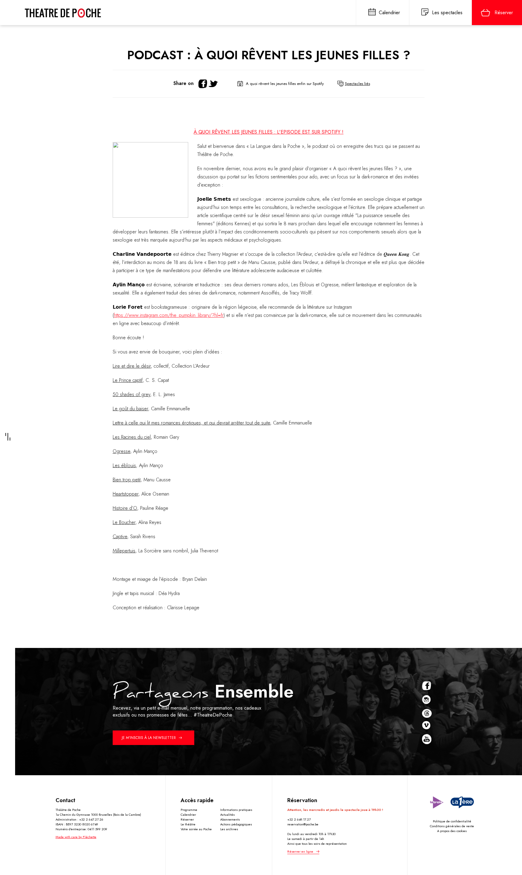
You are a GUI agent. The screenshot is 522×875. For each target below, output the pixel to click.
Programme (189, 809)
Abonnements (230, 819)
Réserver (187, 819)
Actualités (227, 814)
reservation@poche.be (302, 824)
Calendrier (188, 814)
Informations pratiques (236, 809)
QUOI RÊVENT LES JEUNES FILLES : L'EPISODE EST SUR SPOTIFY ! (268, 131)
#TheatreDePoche (213, 714)
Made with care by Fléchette (76, 836)
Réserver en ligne (300, 851)
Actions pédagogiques (236, 824)
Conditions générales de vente (452, 826)
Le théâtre (188, 824)
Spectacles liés (357, 83)
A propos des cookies (452, 830)
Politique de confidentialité (452, 821)
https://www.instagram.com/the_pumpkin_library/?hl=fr (169, 315)
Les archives (229, 829)
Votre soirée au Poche (196, 829)
